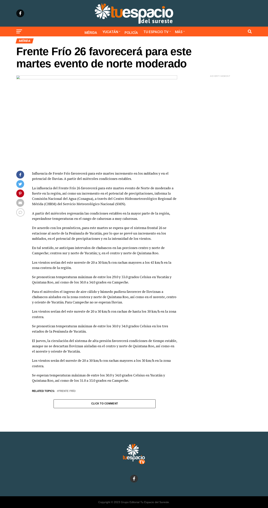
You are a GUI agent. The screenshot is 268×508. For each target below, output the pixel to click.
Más (178, 32)
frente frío (67, 391)
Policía (131, 33)
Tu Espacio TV (156, 32)
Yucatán (110, 32)
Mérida (91, 33)
